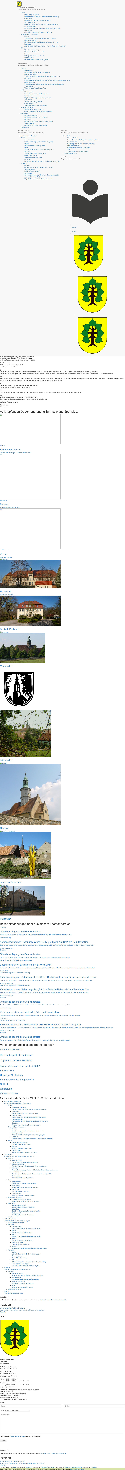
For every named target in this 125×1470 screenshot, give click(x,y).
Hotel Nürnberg (20, 1308)
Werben (94, 1467)
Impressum (28, 1467)
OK (71, 1469)
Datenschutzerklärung (17, 1436)
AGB (14, 1467)
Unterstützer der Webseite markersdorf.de (53, 1300)
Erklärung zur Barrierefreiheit (73, 1467)
